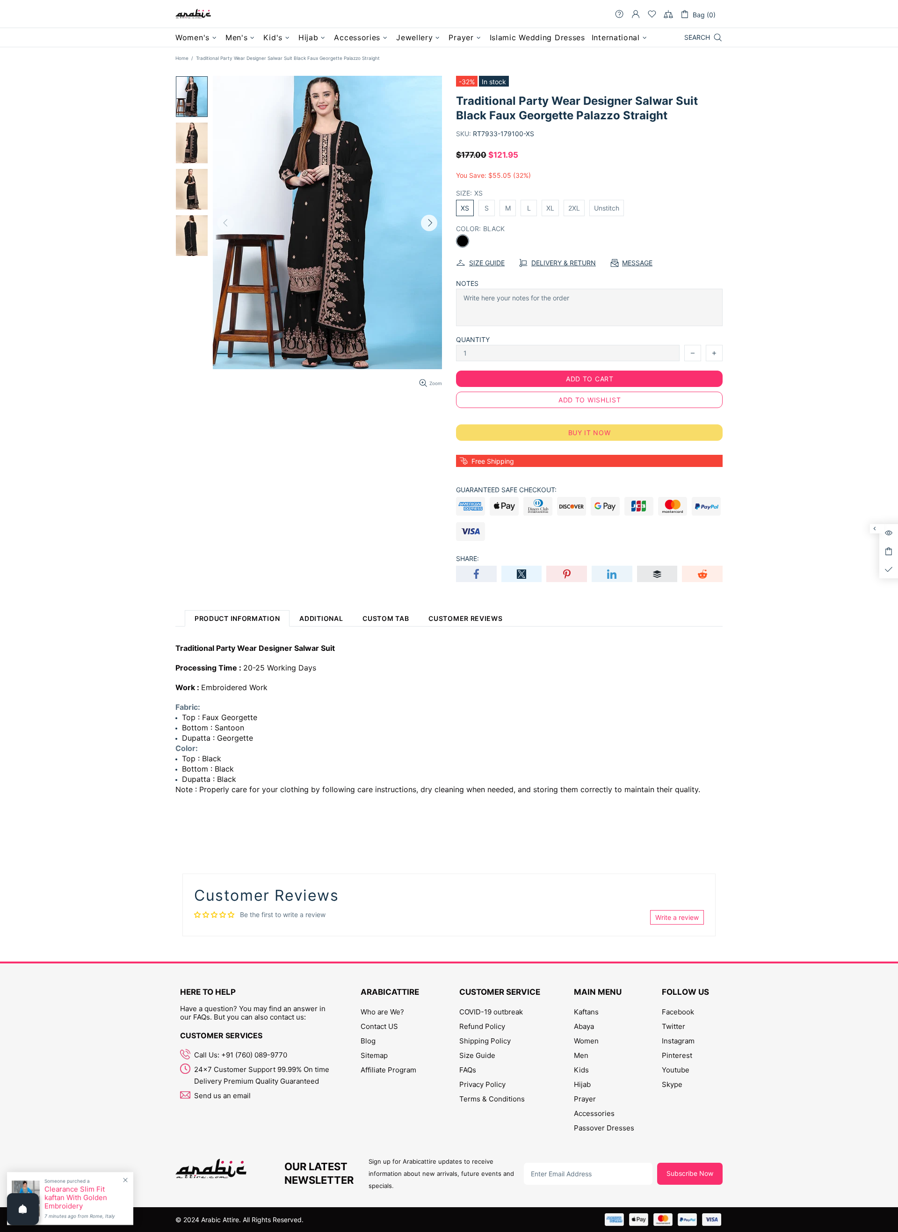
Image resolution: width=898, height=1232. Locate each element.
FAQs (467, 1069)
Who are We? (382, 1011)
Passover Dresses (604, 1127)
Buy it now (589, 433)
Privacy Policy (482, 1084)
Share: (467, 558)
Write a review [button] (677, 917)
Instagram (678, 1040)
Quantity (473, 339)
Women (586, 1040)
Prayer (585, 1098)
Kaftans (586, 1011)
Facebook (678, 1011)
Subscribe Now (689, 1173)
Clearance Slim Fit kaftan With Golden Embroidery (75, 1197)
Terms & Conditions (492, 1098)
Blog (368, 1040)
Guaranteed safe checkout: (506, 490)
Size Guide (477, 1055)
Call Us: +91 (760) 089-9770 (240, 1054)
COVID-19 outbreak (491, 1011)
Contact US (379, 1026)
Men (581, 1055)
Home (181, 58)
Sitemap (374, 1055)
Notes (467, 283)
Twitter (673, 1026)
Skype (672, 1084)
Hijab (582, 1084)
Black (462, 241)
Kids (581, 1069)
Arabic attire (193, 14)
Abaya (584, 1026)
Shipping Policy (485, 1040)
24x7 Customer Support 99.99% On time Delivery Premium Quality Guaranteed (261, 1075)
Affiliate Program (388, 1069)
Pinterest (677, 1055)
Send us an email (222, 1095)
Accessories (594, 1113)
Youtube (675, 1069)
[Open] (23, 1209)
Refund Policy (482, 1026)
